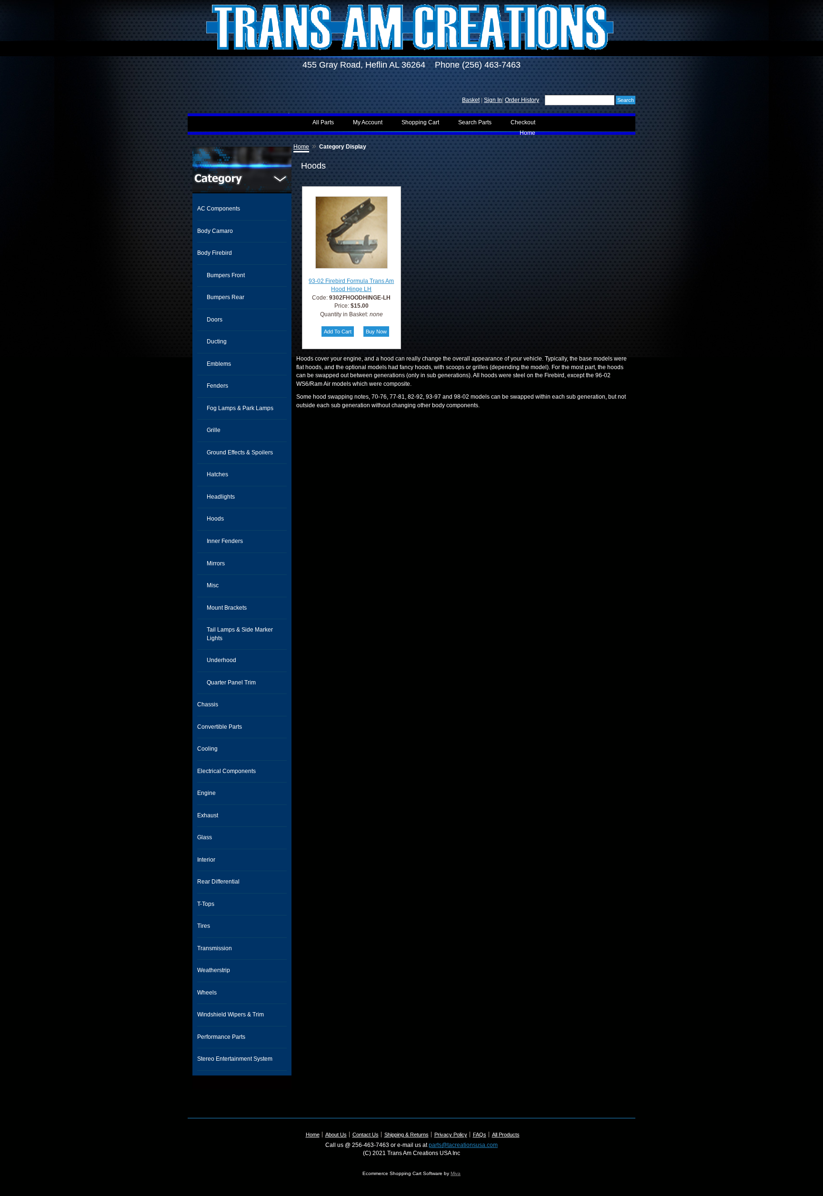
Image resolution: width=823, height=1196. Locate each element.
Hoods (215, 518)
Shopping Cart (420, 122)
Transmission (214, 948)
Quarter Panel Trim (231, 682)
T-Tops (205, 904)
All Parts (323, 122)
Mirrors (216, 563)
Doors (214, 319)
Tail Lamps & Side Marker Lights (240, 634)
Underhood (221, 660)
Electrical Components (226, 771)
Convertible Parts (219, 727)
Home (527, 133)
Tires (203, 926)
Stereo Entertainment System (234, 1058)
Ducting (217, 341)
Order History (522, 100)
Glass (204, 837)
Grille (214, 430)
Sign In (493, 100)
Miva (456, 1173)
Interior (206, 859)
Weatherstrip (213, 970)
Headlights (221, 496)
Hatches (217, 474)
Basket (471, 100)
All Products (506, 1134)
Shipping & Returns (406, 1134)
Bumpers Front (226, 275)
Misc (213, 585)
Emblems (219, 364)
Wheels (207, 992)
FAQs (479, 1134)
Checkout (523, 122)
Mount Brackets (227, 607)
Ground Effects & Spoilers (240, 452)
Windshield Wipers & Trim (230, 1014)
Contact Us (365, 1134)
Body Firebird (214, 253)
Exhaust (207, 815)
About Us (336, 1134)
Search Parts (475, 122)
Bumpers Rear (225, 297)
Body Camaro (215, 231)
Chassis (207, 704)
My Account (367, 122)
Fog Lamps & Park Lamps (240, 408)
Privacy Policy (450, 1134)
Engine (206, 793)
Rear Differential (218, 881)
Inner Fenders (225, 541)
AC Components (218, 208)
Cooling (207, 748)
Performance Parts (221, 1037)
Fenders (217, 385)
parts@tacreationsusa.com (463, 1145)
